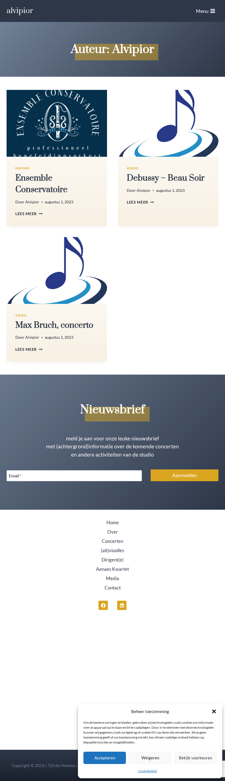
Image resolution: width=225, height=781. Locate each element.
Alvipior (32, 202)
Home (112, 522)
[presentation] (57, 123)
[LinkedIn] (121, 605)
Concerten (112, 541)
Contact (113, 588)
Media (112, 578)
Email (15, 475)
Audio (133, 168)
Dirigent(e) (112, 560)
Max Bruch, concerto (54, 325)
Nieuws (22, 168)
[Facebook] (103, 605)
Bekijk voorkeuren (195, 757)
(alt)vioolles (112, 550)
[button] (214, 711)
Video (21, 315)
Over (112, 532)
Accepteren (104, 757)
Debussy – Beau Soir (165, 178)
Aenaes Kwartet (112, 569)
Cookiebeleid (147, 771)
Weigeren (150, 757)
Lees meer (29, 214)
